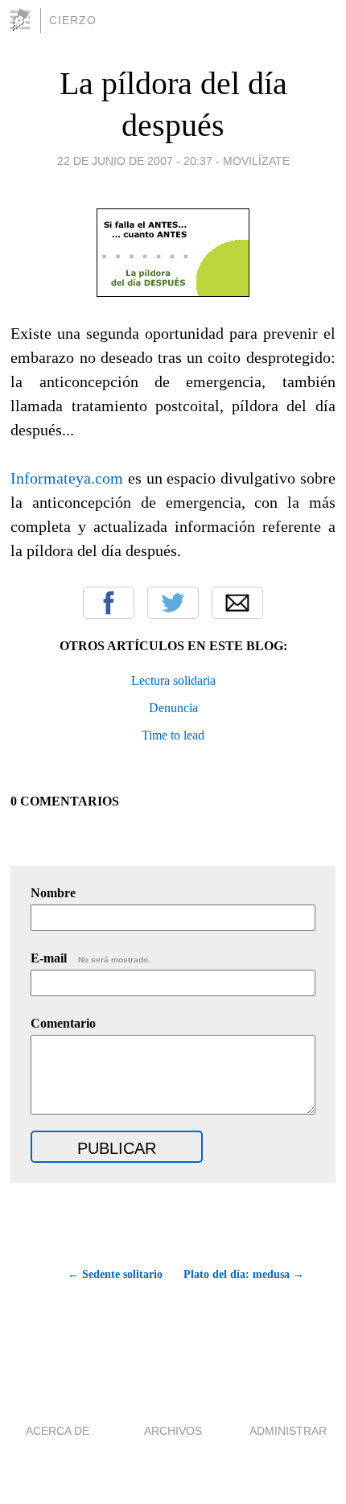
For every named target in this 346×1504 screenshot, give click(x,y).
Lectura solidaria (173, 680)
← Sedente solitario (115, 1274)
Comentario (63, 1023)
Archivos (173, 1430)
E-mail (90, 958)
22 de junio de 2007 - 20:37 (134, 161)
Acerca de (57, 1430)
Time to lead (173, 735)
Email (237, 603)
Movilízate (256, 161)
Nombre (53, 893)
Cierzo (73, 20)
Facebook (108, 603)
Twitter (173, 603)
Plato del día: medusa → (243, 1274)
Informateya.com (66, 478)
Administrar (288, 1430)
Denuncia (173, 708)
